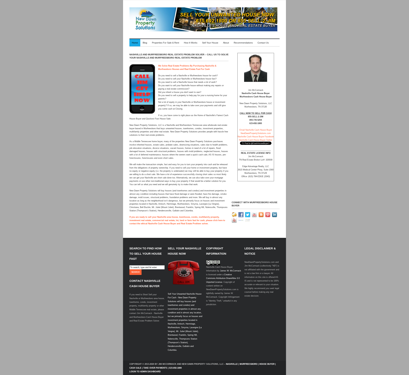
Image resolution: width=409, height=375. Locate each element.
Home (135, 42)
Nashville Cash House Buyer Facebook (256, 136)
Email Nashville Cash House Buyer (255, 130)
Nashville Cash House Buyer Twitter (255, 140)
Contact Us (263, 42)
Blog (145, 42)
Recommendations (243, 42)
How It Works (190, 42)
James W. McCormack (230, 271)
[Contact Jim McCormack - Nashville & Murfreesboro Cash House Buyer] (256, 67)
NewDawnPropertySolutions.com (256, 133)
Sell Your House (210, 42)
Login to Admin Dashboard (145, 371)
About (226, 42)
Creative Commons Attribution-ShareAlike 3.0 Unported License (223, 278)
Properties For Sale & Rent (165, 42)
